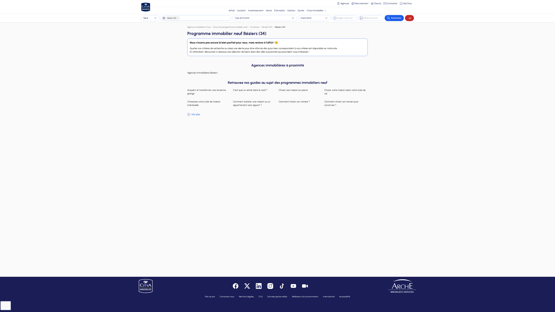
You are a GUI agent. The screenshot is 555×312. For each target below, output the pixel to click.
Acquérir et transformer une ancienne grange (206, 92)
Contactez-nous (227, 296)
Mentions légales (246, 296)
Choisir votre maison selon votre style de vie (345, 92)
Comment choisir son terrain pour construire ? (341, 103)
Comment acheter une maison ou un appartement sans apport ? (251, 103)
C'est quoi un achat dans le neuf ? (250, 90)
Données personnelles (277, 296)
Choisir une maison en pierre (293, 90)
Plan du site (210, 296)
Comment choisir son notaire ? (294, 101)
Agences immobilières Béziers (202, 72)
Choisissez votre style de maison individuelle (203, 103)
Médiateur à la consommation (305, 296)
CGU (260, 296)
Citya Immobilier (315, 10)
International (329, 296)
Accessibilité (344, 296)
